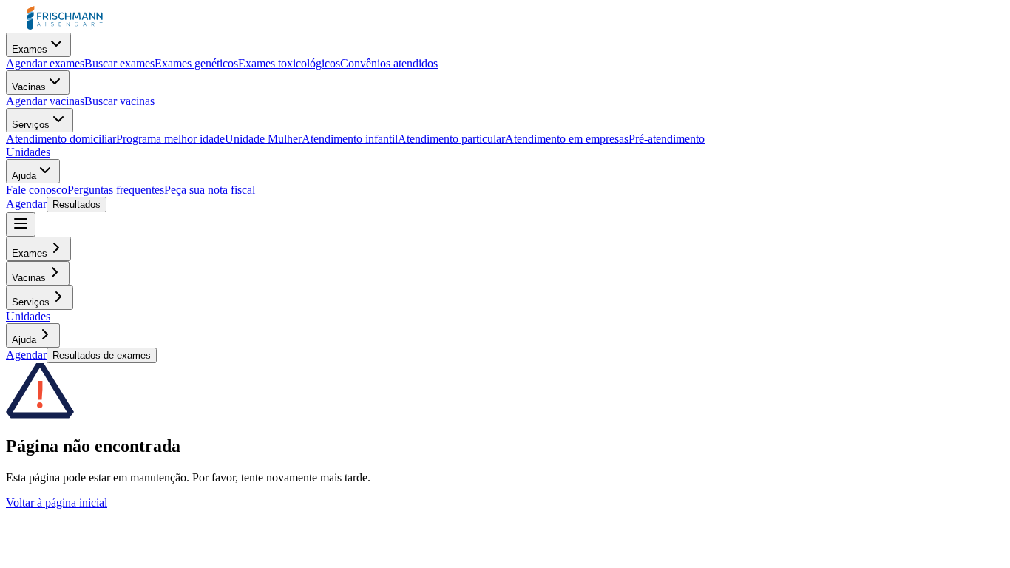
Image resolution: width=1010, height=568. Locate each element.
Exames (29, 49)
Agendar (26, 203)
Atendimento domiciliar (61, 138)
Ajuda (24, 175)
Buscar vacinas (119, 101)
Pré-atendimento (666, 138)
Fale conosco (36, 189)
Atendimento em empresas (566, 138)
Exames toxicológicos (289, 63)
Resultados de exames (101, 355)
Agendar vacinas (45, 101)
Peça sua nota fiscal (209, 189)
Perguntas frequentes (115, 189)
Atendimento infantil (350, 138)
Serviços (31, 124)
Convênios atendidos (389, 63)
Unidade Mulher (263, 138)
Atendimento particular (451, 138)
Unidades (28, 152)
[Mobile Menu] (20, 224)
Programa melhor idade (170, 138)
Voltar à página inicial (56, 502)
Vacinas (29, 86)
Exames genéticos (196, 63)
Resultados (76, 204)
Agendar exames (45, 63)
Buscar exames (119, 63)
